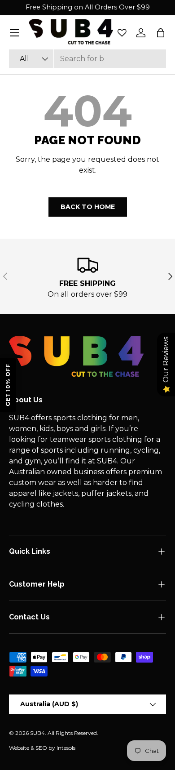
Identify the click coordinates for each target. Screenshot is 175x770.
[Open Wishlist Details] (122, 33)
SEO (41, 747)
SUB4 (37, 733)
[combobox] (87, 58)
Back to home (88, 207)
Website (19, 747)
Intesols (66, 747)
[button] (161, 33)
